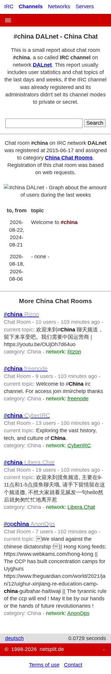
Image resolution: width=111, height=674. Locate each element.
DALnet (42, 65)
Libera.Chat (81, 507)
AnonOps (78, 613)
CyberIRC (79, 445)
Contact (73, 665)
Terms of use (44, 665)
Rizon (74, 352)
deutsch (14, 638)
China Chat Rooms (69, 158)
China (34, 352)
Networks (59, 6)
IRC (8, 6)
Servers (84, 6)
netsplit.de (52, 649)
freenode (78, 399)
